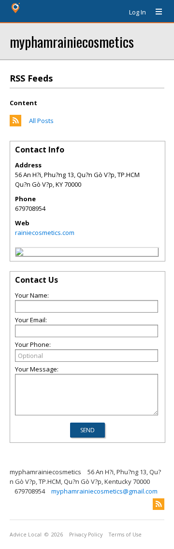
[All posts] (15, 124)
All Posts (41, 120)
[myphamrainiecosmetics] (19, 253)
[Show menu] (155, 12)
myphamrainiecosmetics (72, 41)
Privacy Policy (85, 534)
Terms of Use (125, 534)
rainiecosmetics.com (44, 232)
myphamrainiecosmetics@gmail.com (104, 491)
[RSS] (158, 504)
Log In (137, 12)
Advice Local (26, 534)
